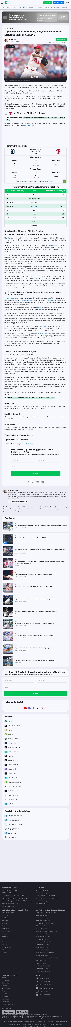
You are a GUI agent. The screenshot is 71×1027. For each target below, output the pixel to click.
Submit (35, 473)
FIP (32, 206)
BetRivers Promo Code (42, 950)
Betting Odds (12, 837)
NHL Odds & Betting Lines (10, 906)
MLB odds (26, 125)
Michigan (5, 936)
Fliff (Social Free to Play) (15, 747)
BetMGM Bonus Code (42, 915)
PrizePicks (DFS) (13, 764)
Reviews (8, 716)
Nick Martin (12, 39)
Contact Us (5, 1001)
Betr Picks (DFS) (13, 778)
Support (4, 993)
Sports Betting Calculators (17, 811)
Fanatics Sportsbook (14, 725)
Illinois (4, 934)
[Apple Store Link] (8, 1012)
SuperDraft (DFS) (13, 799)
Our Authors (5, 980)
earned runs (28, 300)
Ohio (3, 939)
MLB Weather (28, 444)
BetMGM (10, 730)
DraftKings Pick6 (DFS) (15, 782)
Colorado (5, 926)
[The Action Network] (6, 2)
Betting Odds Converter (15, 824)
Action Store (6, 988)
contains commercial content (15, 507)
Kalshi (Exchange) (13, 752)
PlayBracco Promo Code (43, 966)
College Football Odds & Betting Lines (13, 895)
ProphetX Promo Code (42, 934)
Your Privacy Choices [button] (8, 1004)
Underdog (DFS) (13, 760)
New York (5, 915)
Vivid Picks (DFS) (13, 791)
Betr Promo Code (41, 960)
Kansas (4, 944)
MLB (11, 28)
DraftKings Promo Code (43, 936)
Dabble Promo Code (42, 955)
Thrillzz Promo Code (42, 968)
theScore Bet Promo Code (43, 942)
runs (39, 308)
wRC (37, 278)
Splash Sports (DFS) (14, 795)
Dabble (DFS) (12, 769)
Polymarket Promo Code (43, 920)
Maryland (5, 920)
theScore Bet (12, 743)
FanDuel (10, 804)
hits (16, 300)
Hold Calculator (12, 833)
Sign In (67, 2)
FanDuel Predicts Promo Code (45, 923)
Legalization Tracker (8, 912)
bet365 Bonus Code (42, 918)
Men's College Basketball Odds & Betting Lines (16, 898)
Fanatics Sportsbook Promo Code (46, 912)
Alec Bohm (43, 334)
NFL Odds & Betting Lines (10, 890)
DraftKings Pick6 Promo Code (45, 952)
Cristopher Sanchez (11, 298)
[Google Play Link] (22, 1012)
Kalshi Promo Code (41, 926)
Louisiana (5, 918)
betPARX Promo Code (42, 944)
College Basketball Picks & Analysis (46, 898)
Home (6, 28)
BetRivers (10, 756)
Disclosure (45, 1026)
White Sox (50, 300)
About (4, 977)
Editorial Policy (6, 983)
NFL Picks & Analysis (42, 890)
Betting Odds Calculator (15, 815)
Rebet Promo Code (41, 963)
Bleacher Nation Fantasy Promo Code (47, 958)
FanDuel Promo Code (42, 939)
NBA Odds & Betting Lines (10, 893)
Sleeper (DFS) (12, 773)
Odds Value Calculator (14, 820)
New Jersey (5, 928)
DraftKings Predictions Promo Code (46, 931)
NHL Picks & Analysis (42, 903)
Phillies (45, 326)
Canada (4, 952)
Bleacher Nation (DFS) (14, 786)
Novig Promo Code (41, 928)
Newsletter (5, 999)
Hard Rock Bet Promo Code (44, 947)
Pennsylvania (6, 931)
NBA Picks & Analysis (42, 893)
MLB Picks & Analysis (42, 901)
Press (4, 991)
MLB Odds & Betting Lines (10, 903)
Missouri (4, 950)
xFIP (35, 206)
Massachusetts (6, 942)
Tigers (9, 238)
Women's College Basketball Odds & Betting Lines (17, 901)
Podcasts (5, 996)
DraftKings (25, 181)
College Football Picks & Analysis (45, 895)
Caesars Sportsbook (14, 738)
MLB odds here (46, 181)
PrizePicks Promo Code (43, 971)
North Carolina (6, 947)
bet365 (10, 721)
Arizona (4, 923)
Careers (4, 985)
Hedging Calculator (13, 829)
